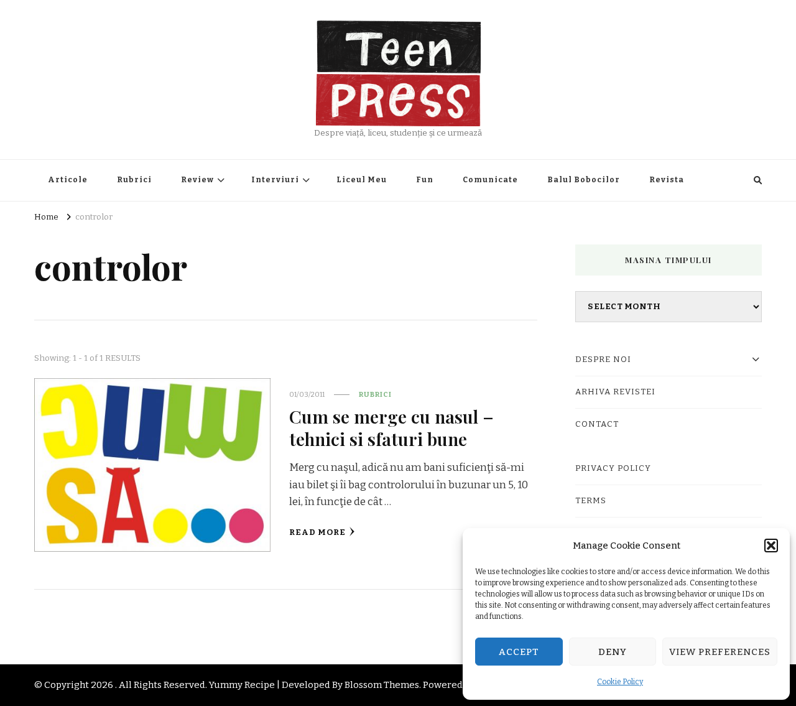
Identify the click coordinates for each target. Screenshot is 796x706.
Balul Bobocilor (583, 179)
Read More (317, 532)
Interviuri (275, 179)
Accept (519, 651)
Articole (68, 179)
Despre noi (603, 360)
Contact (597, 424)
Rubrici (134, 179)
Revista (666, 179)
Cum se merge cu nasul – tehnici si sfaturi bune (391, 427)
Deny (612, 651)
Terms (590, 501)
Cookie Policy (620, 681)
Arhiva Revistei (615, 392)
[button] (771, 545)
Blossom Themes (382, 684)
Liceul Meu (361, 179)
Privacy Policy (613, 468)
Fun (424, 179)
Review (197, 179)
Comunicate (490, 179)
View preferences (720, 651)
